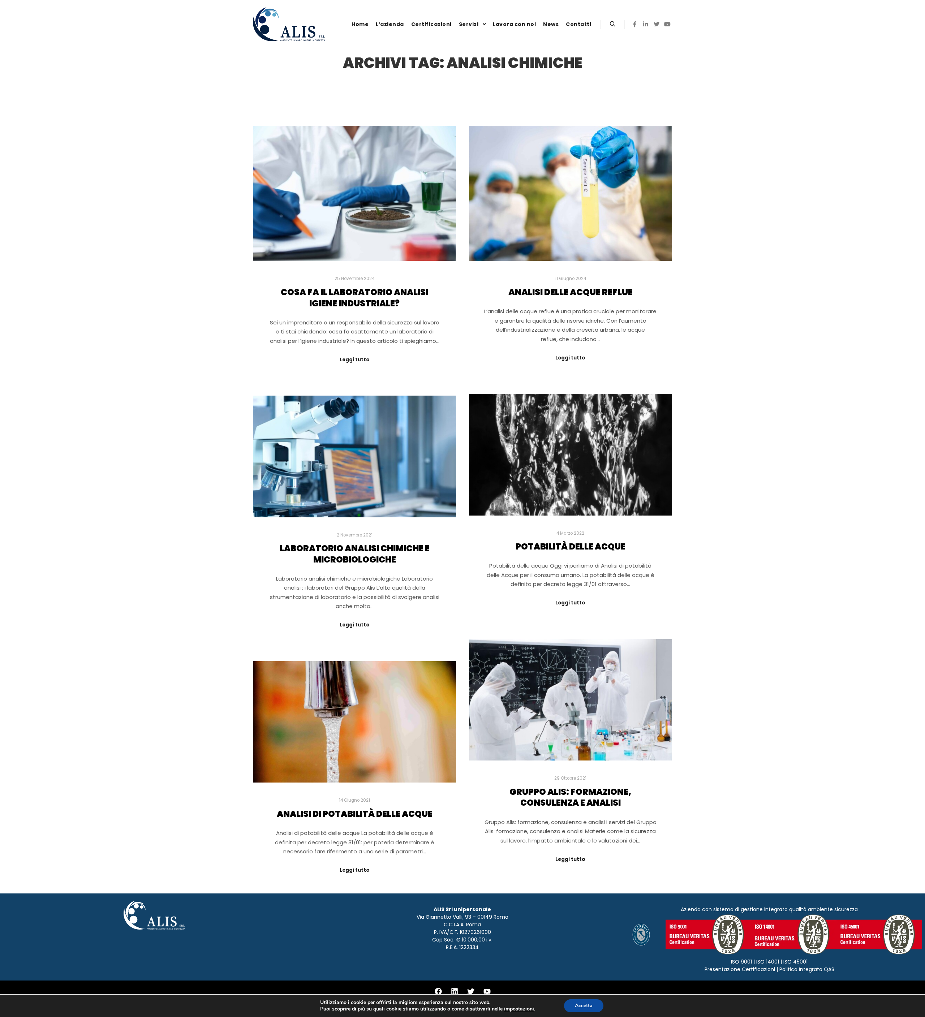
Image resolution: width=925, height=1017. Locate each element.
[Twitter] (656, 24)
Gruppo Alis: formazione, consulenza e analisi (570, 797)
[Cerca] (612, 24)
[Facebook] (635, 24)
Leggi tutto (355, 359)
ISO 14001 (767, 961)
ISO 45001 (795, 961)
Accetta (584, 1005)
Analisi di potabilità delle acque (355, 814)
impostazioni (519, 1009)
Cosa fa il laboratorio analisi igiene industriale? (354, 297)
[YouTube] (667, 24)
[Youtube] (487, 991)
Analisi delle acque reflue (570, 292)
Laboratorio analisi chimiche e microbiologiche (355, 553)
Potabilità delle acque (570, 546)
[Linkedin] (645, 24)
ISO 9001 (741, 961)
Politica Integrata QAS (806, 969)
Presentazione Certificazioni (740, 969)
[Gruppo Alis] (289, 24)
